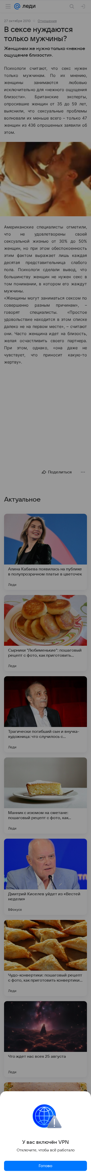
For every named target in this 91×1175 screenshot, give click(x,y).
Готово (45, 1166)
